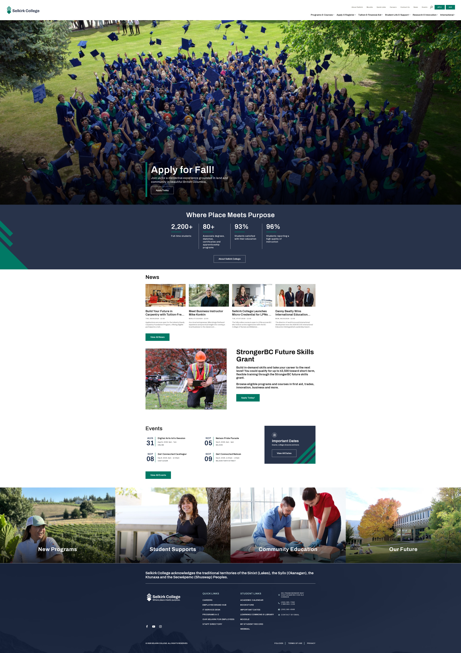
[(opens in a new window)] (147, 626)
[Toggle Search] (431, 7)
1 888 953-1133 (288, 604)
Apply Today (162, 190)
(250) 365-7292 (288, 602)
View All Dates (284, 453)
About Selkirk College (230, 259)
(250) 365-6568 (288, 609)
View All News (157, 337)
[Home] (24, 10)
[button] (322, 14)
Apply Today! (248, 398)
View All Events (158, 475)
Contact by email (290, 615)
